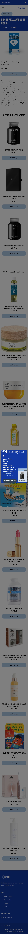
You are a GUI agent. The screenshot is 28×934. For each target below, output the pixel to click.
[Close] (2, 451)
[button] (10, 481)
